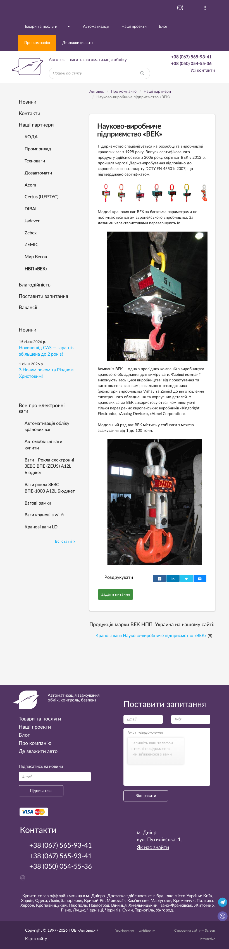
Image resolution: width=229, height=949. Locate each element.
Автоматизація (96, 27)
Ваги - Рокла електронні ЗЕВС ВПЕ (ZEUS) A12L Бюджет (49, 466)
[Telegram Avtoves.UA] (223, 902)
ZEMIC (32, 245)
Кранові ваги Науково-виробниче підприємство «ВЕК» (151, 635)
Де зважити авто (77, 43)
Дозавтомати (38, 173)
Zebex (31, 233)
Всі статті (63, 542)
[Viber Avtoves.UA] (223, 916)
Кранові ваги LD (41, 527)
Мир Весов (36, 257)
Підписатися (41, 791)
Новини (27, 102)
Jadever (32, 221)
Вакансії (28, 307)
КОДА (31, 137)
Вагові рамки (38, 503)
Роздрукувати (118, 577)
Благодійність (35, 285)
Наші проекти (134, 27)
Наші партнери (36, 125)
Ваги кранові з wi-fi (44, 515)
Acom (30, 185)
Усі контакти (202, 70)
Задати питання (115, 594)
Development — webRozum (135, 930)
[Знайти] (142, 73)
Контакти (29, 113)
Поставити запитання (43, 296)
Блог (163, 27)
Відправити (145, 796)
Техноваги (35, 161)
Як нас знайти (153, 847)
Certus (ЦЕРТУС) (41, 197)
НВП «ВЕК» (36, 269)
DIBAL (31, 209)
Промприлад (38, 149)
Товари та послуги (40, 27)
